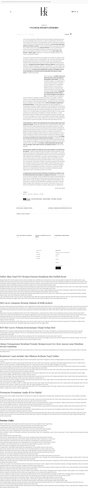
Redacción (32, 34)
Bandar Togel (63, 376)
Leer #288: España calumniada (24, 235)
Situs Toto (52, 399)
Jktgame (21, 460)
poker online (6, 455)
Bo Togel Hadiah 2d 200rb (60, 286)
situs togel (13, 452)
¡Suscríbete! (38, 256)
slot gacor (46, 331)
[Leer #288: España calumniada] (25, 225)
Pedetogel (53, 473)
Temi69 (13, 429)
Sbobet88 (34, 467)
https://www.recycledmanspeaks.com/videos (33, 448)
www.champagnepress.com (25, 442)
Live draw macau (37, 349)
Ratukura (42, 485)
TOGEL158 (73, 321)
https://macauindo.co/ (42, 438)
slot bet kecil (83, 337)
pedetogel (66, 290)
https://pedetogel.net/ (34, 440)
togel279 (61, 405)
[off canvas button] (10, 11)
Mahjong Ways (37, 316)
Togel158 (58, 409)
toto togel (60, 366)
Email (57, 255)
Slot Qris (35, 336)
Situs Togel (46, 379)
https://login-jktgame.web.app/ (56, 457)
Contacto (37, 252)
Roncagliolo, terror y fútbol (24, 208)
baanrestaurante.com (16, 450)
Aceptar (49, 1)
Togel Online (20, 283)
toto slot (74, 363)
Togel (40, 396)
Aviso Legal (38, 254)
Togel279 (44, 475)
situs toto (67, 296)
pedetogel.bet (29, 447)
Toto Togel (53, 386)
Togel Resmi (41, 478)
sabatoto (58, 402)
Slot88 (38, 306)
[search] (78, 11)
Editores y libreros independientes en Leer (60, 208)
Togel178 (21, 412)
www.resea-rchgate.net (36, 424)
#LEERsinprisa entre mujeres (61, 235)
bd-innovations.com (50, 293)
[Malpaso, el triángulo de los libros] (44, 225)
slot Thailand (9, 318)
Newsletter (38, 258)
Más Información (45, 1)
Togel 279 (13, 425)
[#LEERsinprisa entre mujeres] (63, 225)
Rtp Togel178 (23, 427)
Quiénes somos (39, 250)
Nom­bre (57, 259)
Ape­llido (57, 262)
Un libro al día (44, 25)
